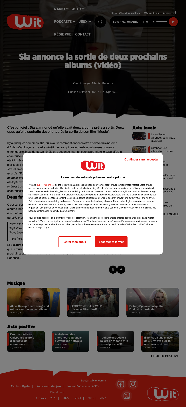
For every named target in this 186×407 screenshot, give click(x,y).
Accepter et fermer (111, 242)
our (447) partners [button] (45, 184)
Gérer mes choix (75, 242)
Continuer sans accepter (141, 159)
